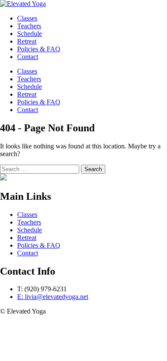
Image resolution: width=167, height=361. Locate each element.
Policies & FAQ (38, 102)
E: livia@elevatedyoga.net (52, 296)
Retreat (26, 94)
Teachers (29, 79)
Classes (27, 71)
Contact (27, 109)
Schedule (29, 86)
